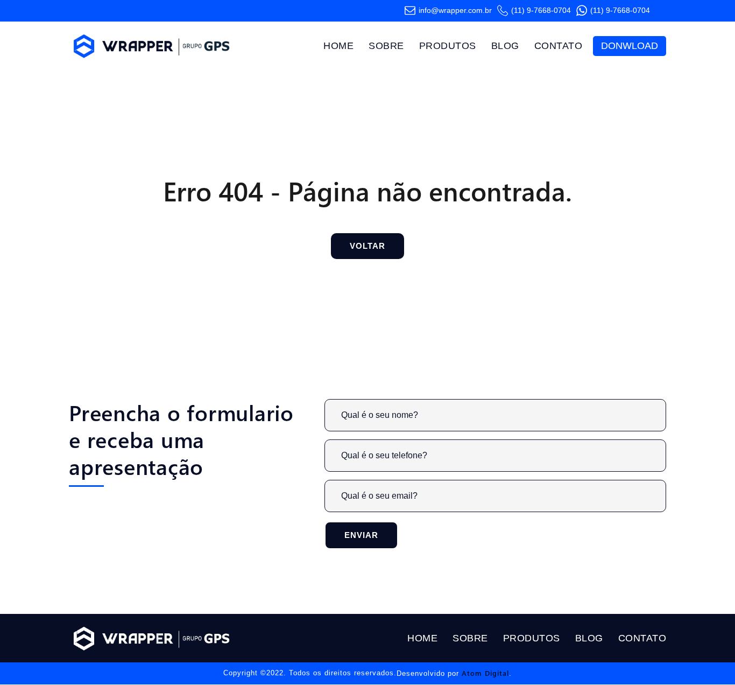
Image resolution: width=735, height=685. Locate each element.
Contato (558, 45)
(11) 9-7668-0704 (541, 10)
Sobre (386, 45)
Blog (505, 45)
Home (338, 45)
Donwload (629, 45)
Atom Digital (485, 672)
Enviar (361, 535)
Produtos (447, 45)
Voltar (367, 245)
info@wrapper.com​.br (455, 10)
